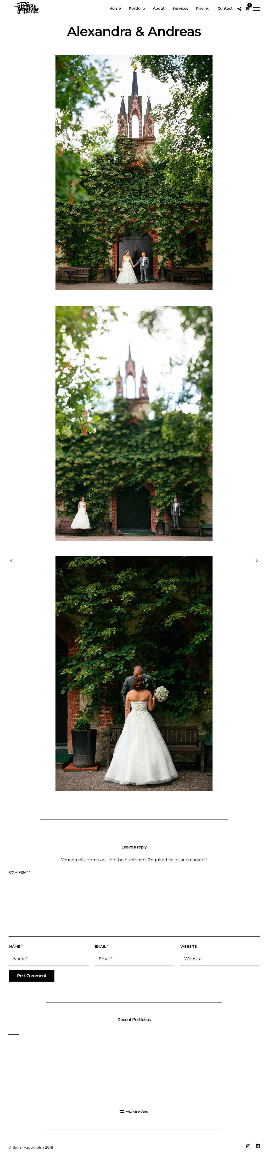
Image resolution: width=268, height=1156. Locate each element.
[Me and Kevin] (11, 561)
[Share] (239, 9)
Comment (19, 872)
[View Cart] (247, 8)
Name (16, 946)
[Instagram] (248, 1146)
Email (101, 946)
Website (188, 946)
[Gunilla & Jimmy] (257, 561)
